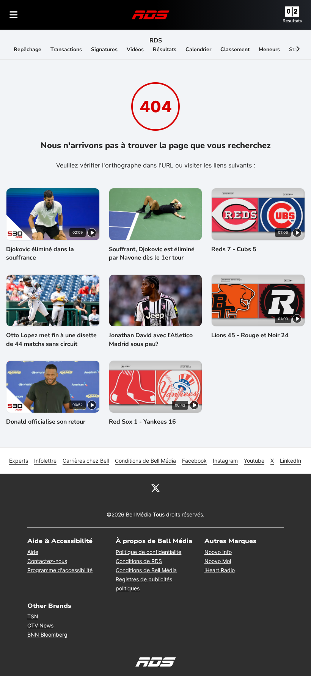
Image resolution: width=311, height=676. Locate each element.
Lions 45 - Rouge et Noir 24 (250, 335)
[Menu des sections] (13, 14)
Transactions (66, 49)
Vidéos (135, 49)
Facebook (194, 460)
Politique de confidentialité (148, 552)
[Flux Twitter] (155, 487)
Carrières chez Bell (86, 460)
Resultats (292, 21)
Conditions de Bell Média (145, 460)
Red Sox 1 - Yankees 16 (142, 422)
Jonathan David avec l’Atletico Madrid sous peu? (151, 339)
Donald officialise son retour (45, 422)
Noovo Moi (217, 561)
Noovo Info (218, 552)
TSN (32, 616)
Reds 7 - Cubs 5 (233, 249)
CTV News (40, 625)
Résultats (164, 49)
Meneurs (269, 49)
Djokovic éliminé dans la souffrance (40, 253)
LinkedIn (290, 460)
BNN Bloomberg (47, 634)
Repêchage (27, 49)
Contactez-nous (47, 561)
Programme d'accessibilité (60, 570)
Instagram (225, 460)
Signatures (104, 49)
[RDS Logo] (151, 14)
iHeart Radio (219, 570)
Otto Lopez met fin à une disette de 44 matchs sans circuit (51, 339)
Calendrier (198, 49)
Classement (235, 49)
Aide (32, 552)
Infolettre (45, 460)
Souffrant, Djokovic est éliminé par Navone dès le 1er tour (152, 253)
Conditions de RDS (139, 561)
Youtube (254, 460)
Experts (18, 460)
